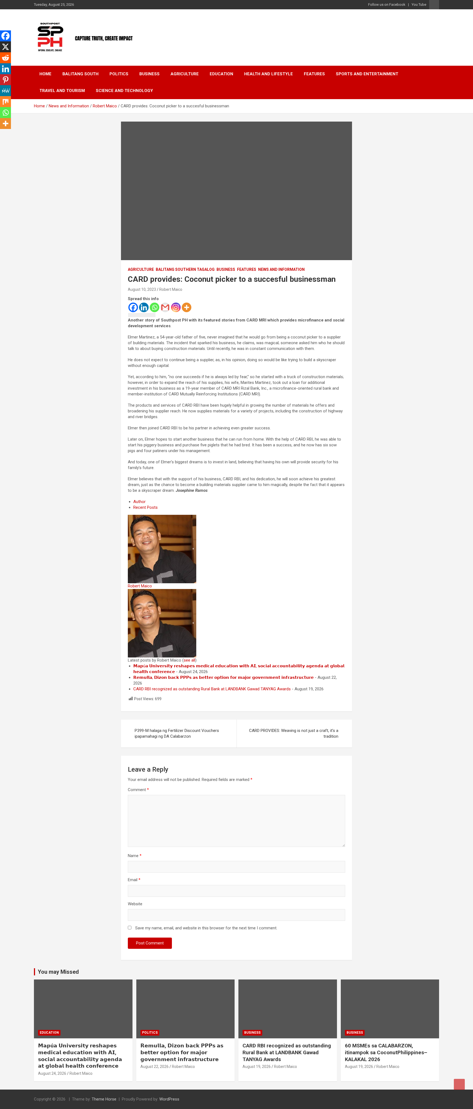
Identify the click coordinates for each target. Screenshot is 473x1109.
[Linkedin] (144, 307)
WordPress (169, 1099)
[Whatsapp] (154, 307)
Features (314, 73)
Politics (118, 73)
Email (134, 879)
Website (135, 903)
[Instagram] (176, 307)
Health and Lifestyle (268, 73)
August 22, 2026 (154, 1066)
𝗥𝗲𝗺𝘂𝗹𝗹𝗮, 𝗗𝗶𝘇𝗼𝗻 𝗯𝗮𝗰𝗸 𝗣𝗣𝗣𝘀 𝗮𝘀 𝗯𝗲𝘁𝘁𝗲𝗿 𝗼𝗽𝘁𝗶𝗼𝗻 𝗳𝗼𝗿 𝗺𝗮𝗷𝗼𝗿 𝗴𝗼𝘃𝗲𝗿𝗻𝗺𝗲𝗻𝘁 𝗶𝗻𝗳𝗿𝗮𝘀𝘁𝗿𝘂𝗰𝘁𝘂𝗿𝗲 (223, 677)
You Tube (419, 4)
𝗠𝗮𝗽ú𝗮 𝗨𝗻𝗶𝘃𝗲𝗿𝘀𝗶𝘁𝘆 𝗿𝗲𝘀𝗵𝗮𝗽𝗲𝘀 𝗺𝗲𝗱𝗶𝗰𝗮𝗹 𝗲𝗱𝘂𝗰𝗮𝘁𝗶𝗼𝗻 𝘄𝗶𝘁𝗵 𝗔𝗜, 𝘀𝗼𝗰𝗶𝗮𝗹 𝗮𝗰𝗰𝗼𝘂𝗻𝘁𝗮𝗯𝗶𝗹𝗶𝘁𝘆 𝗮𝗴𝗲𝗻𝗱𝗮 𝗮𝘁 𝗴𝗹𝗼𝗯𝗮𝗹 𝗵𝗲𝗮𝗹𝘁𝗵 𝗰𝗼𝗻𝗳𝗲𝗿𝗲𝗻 (80, 1055)
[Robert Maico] (162, 517)
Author (139, 501)
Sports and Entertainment (367, 73)
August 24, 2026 (52, 1073)
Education (221, 73)
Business (149, 73)
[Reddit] (5, 57)
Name (135, 855)
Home (45, 73)
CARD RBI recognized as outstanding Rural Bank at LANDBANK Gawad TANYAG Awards (212, 688)
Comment (138, 789)
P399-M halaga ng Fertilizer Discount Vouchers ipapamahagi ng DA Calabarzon (177, 733)
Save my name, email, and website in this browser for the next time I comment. (206, 928)
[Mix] (5, 101)
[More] (186, 307)
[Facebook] (133, 307)
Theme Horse (104, 1099)
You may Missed (58, 972)
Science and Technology (124, 90)
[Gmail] (165, 307)
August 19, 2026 (257, 1066)
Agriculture (185, 73)
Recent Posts (145, 507)
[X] (5, 46)
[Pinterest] (5, 79)
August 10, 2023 (142, 289)
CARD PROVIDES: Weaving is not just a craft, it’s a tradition (293, 733)
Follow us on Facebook (386, 4)
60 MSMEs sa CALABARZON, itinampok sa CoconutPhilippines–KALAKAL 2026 (386, 1052)
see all (189, 660)
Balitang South (80, 73)
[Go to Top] (459, 1084)
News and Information (281, 269)
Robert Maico (170, 289)
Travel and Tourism (62, 90)
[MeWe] (5, 90)
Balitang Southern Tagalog (185, 269)
